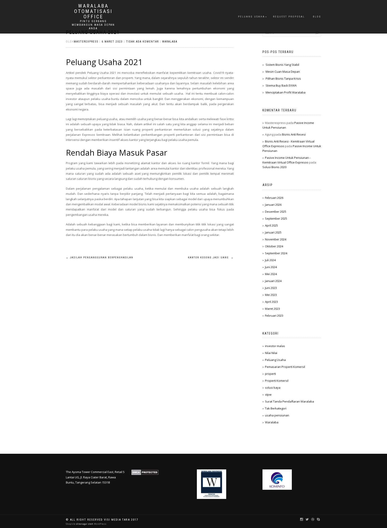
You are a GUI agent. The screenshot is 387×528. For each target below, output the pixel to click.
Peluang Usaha (251, 16)
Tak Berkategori (275, 408)
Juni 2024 (271, 267)
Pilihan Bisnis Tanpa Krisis (283, 78)
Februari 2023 (274, 316)
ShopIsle (71, 523)
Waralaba (169, 41)
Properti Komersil (276, 381)
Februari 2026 (274, 198)
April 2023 (271, 302)
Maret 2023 (272, 309)
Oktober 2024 (274, 246)
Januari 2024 (273, 281)
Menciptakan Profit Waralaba (285, 92)
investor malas (275, 346)
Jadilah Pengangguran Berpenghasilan (99, 257)
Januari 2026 (273, 205)
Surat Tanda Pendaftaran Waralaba (289, 401)
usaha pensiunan (277, 415)
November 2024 (275, 239)
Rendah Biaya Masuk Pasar (116, 152)
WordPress (99, 523)
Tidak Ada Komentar (142, 41)
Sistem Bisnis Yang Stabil (282, 65)
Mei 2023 (271, 295)
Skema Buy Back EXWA (281, 85)
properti (270, 374)
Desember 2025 (275, 212)
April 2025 (271, 225)
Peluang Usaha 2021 (104, 62)
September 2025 (276, 218)
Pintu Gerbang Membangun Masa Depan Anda (93, 25)
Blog (317, 16)
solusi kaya (272, 388)
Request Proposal (289, 16)
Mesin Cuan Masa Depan (283, 72)
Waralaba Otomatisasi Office (93, 11)
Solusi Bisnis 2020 (274, 167)
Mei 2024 (271, 274)
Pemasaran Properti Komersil (285, 367)
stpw (268, 394)
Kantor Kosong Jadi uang (211, 257)
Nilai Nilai (271, 353)
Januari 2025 (273, 232)
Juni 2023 (271, 288)
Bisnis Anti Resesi (294, 134)
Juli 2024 (270, 260)
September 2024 (276, 253)
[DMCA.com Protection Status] (145, 472)
